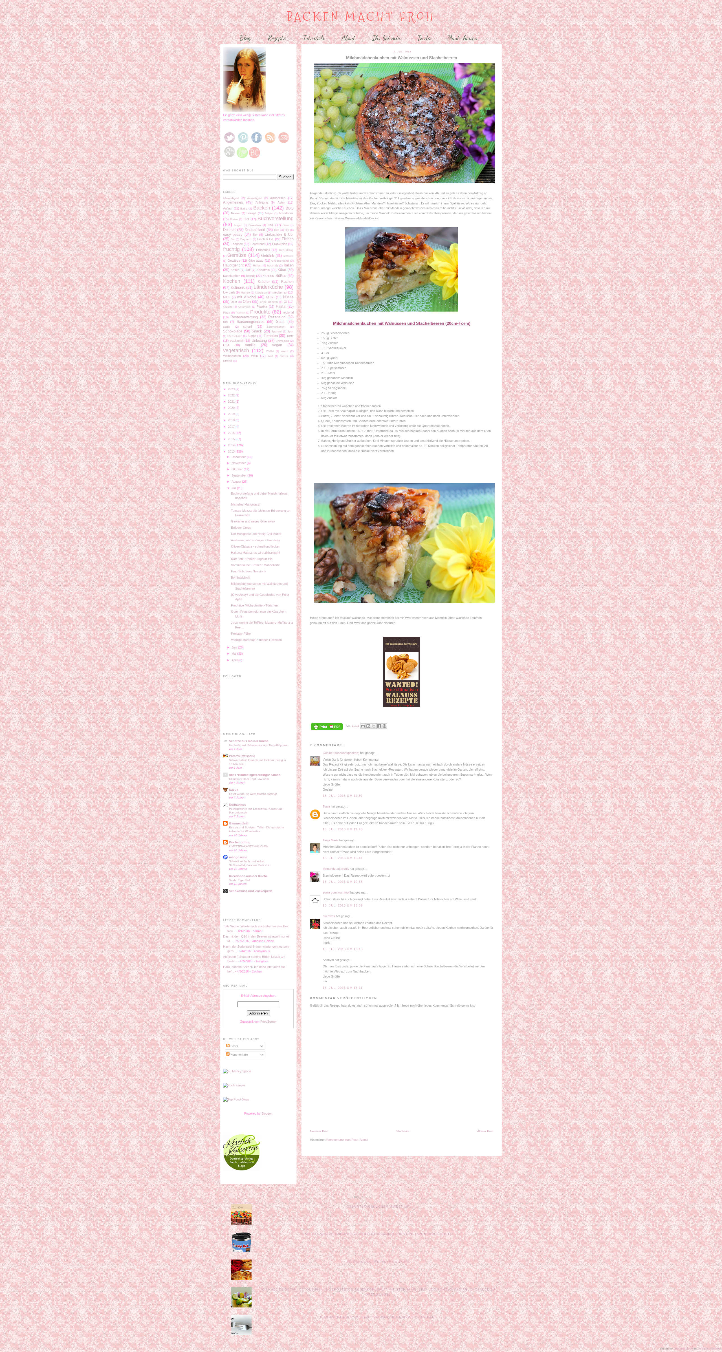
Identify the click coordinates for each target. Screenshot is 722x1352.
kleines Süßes (274, 276)
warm (284, 351)
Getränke (288, 256)
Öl (285, 301)
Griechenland (280, 260)
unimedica (282, 340)
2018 (231, 420)
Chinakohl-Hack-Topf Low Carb (249, 778)
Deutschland (255, 230)
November (239, 463)
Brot (246, 219)
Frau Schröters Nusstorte (248, 571)
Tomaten (271, 336)
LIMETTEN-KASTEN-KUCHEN (248, 846)
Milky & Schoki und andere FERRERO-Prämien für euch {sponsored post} (378, 1234)
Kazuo (234, 789)
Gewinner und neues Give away (253, 521)
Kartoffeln (263, 270)
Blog (245, 38)
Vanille (250, 345)
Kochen (231, 281)
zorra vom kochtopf (336, 892)
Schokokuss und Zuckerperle (250, 891)
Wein (254, 356)
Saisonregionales (251, 321)
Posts (234, 1046)
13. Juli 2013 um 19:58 (343, 881)
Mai (234, 653)
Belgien (269, 213)
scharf (247, 326)
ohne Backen (269, 301)
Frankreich (279, 244)
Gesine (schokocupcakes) (341, 753)
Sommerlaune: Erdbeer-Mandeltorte (255, 565)
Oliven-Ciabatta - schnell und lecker (255, 546)
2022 (231, 395)
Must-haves (462, 38)
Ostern (227, 306)
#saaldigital (254, 198)
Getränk (267, 255)
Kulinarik (238, 287)
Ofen (247, 301)
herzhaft (272, 265)
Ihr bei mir (386, 38)
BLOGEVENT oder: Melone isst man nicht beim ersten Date (378, 1317)
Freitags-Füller (241, 633)
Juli (234, 488)
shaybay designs (710, 1348)
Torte (290, 336)
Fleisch (288, 239)
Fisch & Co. (265, 239)
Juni (235, 647)
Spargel (276, 331)
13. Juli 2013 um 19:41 (343, 858)
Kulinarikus (237, 804)
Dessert (229, 230)
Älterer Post (485, 1131)
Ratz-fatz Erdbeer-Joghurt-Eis (251, 559)
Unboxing (259, 340)
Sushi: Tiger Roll (239, 880)
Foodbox (237, 244)
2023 (231, 389)
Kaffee (235, 270)
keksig (250, 275)
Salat (280, 321)
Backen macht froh (361, 16)
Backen (261, 208)
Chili (270, 225)
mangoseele (238, 857)
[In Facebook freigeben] (379, 726)
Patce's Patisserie (242, 756)
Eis (233, 239)
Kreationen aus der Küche (248, 876)
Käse (282, 270)
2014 (231, 445)
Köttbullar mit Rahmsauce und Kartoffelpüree (258, 745)
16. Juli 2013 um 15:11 (342, 987)
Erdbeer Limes (241, 527)
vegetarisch (236, 350)
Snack (257, 331)
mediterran (279, 292)
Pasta (280, 306)
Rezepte (277, 38)
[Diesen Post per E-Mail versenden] (363, 726)
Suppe (252, 336)
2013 (231, 451)
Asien (281, 202)
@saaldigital (231, 198)
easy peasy (233, 234)
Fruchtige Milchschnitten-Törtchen (254, 605)
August (237, 481)
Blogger (266, 1113)
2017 (231, 426)
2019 (231, 414)
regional (288, 312)
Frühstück (263, 250)
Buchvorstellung (275, 218)
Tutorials (314, 38)
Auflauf (227, 208)
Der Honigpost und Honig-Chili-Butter (256, 533)
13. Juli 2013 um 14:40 (343, 829)
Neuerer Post (319, 1131)
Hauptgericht (233, 265)
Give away (256, 260)
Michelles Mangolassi (245, 504)
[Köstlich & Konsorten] (241, 1169)
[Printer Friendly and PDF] (327, 727)
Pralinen (240, 312)
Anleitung (262, 202)
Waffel (270, 351)
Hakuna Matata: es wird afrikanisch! (255, 552)
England (245, 239)
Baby (243, 208)
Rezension (276, 317)
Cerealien (254, 225)
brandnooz (286, 213)
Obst (234, 301)
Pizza (226, 312)
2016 (231, 433)
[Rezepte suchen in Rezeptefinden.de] (236, 1099)
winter (284, 356)
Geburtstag (286, 250)
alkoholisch (277, 198)
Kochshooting (239, 842)
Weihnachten (232, 356)
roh (225, 321)
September (239, 475)
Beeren (236, 213)
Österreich (244, 306)
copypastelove (683, 1348)
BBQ (290, 208)
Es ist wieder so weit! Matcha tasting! (253, 793)
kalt (248, 270)
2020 (231, 407)
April (235, 660)
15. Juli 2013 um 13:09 (343, 905)
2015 (231, 439)
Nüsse (288, 297)
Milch (226, 297)
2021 (231, 401)
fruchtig (231, 249)
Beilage (251, 213)
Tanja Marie (330, 840)
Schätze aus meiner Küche (248, 741)
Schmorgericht (276, 326)
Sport (290, 331)
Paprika (262, 306)
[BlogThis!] (368, 726)
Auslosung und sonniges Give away (255, 540)
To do (423, 38)
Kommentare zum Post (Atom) (347, 1139)
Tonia (326, 806)
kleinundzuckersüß (336, 868)
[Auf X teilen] (374, 726)
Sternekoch (234, 336)
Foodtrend (257, 244)
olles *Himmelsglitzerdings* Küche (254, 775)
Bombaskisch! (240, 577)
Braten (234, 219)
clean (286, 225)
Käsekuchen (231, 275)
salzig (226, 326)
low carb (229, 292)
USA (226, 345)
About (348, 38)
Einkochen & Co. (279, 234)
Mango (245, 292)
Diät (276, 229)
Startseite (402, 1131)
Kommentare (239, 1054)
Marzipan (261, 292)
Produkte (260, 312)
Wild (270, 356)
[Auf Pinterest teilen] (384, 726)
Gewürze (234, 260)
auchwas (329, 916)
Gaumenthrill (238, 823)
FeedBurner (268, 1021)
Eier (255, 234)
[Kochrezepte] (234, 1085)
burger (238, 225)
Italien (289, 265)
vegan (277, 345)
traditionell (236, 340)
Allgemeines (233, 202)
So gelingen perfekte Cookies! (378, 1261)
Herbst (257, 265)
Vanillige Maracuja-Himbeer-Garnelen (256, 639)
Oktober (238, 469)
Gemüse (236, 255)
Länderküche (268, 287)
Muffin (270, 297)
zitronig (227, 360)
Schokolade (232, 331)
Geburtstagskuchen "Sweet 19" (378, 1206)
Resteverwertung (244, 317)
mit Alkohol (246, 297)
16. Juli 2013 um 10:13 (343, 949)
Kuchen (287, 281)
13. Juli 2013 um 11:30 (342, 795)
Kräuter (264, 281)
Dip (287, 229)
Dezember (239, 456)
